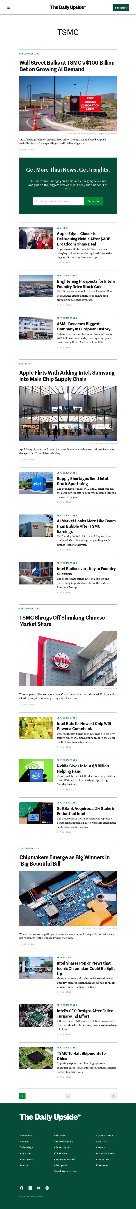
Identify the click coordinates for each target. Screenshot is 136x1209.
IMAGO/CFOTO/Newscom (108, 443)
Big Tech (62, 228)
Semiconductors (29, 54)
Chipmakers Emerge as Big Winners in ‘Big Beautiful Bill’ (64, 860)
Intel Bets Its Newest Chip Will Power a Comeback (84, 726)
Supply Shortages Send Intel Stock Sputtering (82, 481)
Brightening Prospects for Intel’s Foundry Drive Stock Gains (86, 283)
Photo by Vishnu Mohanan (93, 928)
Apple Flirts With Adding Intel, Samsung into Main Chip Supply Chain (67, 375)
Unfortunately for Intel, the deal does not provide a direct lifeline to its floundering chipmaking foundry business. (86, 780)
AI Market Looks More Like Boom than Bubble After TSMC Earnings (86, 526)
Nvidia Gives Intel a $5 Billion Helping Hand (83, 768)
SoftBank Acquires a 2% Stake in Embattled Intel (86, 811)
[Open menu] (10, 7)
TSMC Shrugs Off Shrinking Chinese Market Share (62, 620)
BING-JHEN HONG (110, 688)
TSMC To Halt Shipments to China (81, 1056)
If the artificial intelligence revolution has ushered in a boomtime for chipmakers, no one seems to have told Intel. (87, 1025)
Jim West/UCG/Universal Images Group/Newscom (97, 133)
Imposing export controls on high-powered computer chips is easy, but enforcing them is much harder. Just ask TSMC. (86, 1067)
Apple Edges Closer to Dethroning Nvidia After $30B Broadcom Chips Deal (83, 239)
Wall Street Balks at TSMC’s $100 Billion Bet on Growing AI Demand (67, 65)
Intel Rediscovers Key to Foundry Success (86, 571)
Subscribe (94, 201)
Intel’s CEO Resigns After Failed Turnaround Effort (85, 1013)
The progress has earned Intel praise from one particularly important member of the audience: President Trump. (84, 583)
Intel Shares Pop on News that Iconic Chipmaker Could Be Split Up (86, 968)
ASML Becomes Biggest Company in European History (83, 326)
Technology (64, 958)
